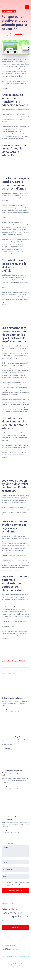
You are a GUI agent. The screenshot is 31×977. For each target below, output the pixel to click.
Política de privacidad (24, 957)
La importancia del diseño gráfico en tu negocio (14, 818)
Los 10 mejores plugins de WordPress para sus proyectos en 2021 (14, 772)
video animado (21, 660)
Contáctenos (5, 957)
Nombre (6, 862)
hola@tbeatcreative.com (12, 948)
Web (4, 876)
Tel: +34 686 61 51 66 (9, 945)
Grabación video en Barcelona (13, 698)
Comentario (6, 847)
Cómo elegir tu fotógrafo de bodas (15, 737)
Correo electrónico (8, 869)
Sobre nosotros (13, 957)
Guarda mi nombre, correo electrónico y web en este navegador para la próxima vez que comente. (17, 884)
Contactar (15, 927)
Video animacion (8, 660)
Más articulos (19, 34)
